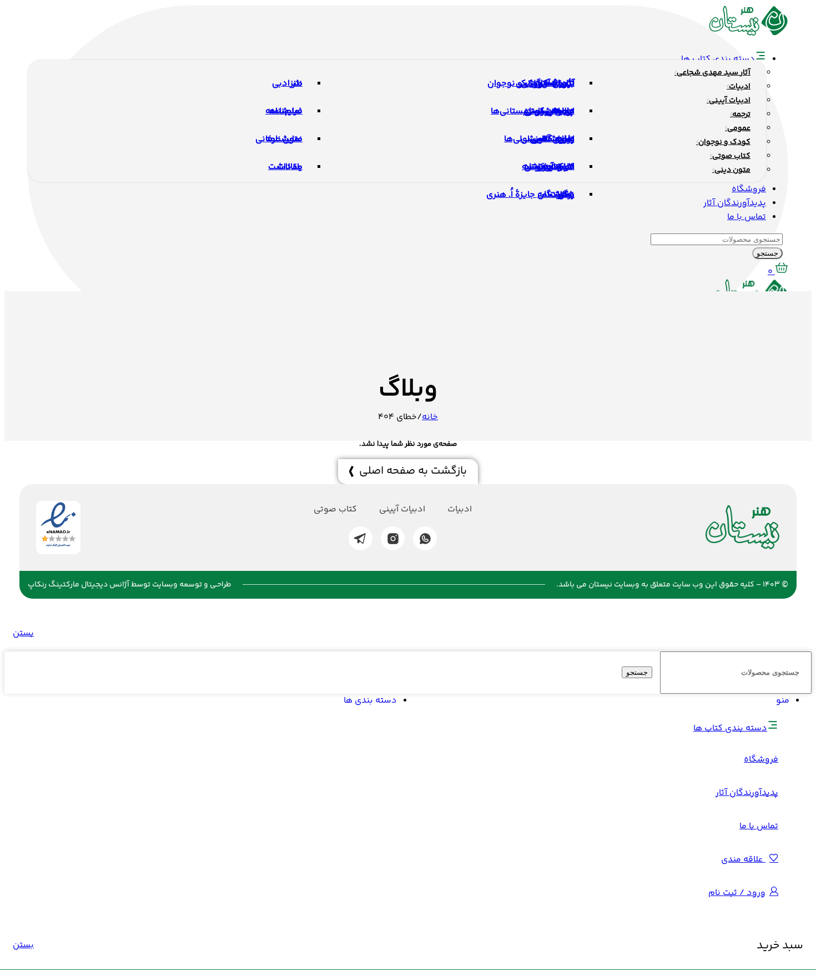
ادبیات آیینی (402, 509)
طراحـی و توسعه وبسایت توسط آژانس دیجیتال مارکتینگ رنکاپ (129, 585)
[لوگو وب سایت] (748, 34)
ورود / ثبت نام (736, 893)
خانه (430, 417)
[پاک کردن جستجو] (655, 673)
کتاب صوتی (335, 509)
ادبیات (459, 509)
